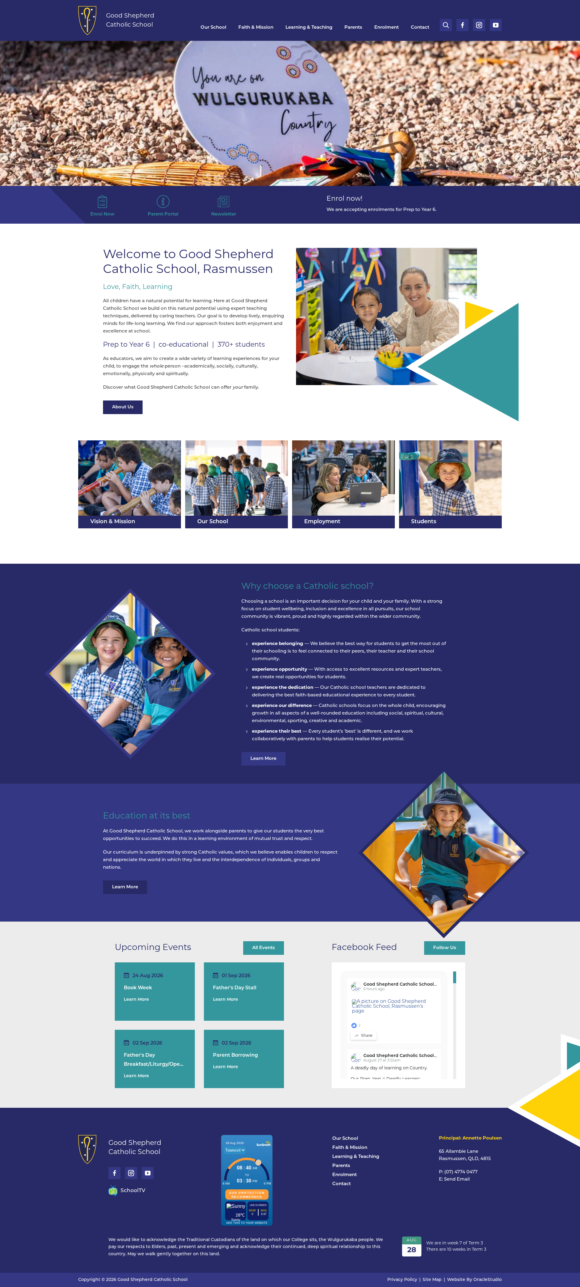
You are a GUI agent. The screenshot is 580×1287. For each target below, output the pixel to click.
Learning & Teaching (308, 27)
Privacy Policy (402, 1280)
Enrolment (386, 27)
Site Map (432, 1280)
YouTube (496, 23)
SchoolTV (133, 1190)
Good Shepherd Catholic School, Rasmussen (412, 984)
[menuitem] (213, 28)
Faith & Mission (255, 27)
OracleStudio (487, 1280)
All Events (263, 948)
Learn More (263, 759)
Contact (420, 27)
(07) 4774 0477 (461, 1172)
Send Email (457, 1179)
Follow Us (444, 948)
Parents (353, 27)
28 (411, 1250)
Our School (213, 27)
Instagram (479, 23)
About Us (123, 407)
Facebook (462, 23)
